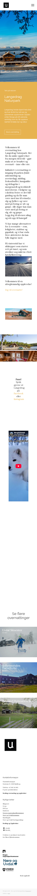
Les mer (4, 632)
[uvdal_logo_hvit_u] (15, 5)
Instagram (19, 399)
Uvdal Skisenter (12, 630)
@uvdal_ (8, 830)
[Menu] (32, 5)
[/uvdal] (4, 828)
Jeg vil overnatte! (13, 289)
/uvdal (7, 828)
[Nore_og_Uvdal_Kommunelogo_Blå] (10, 862)
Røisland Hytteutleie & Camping (16, 702)
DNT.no (5, 808)
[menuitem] (32, 5)
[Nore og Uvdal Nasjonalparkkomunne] (10, 853)
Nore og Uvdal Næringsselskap (13, 820)
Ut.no (5, 806)
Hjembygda (6, 817)
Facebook (18, 393)
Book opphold (25, 876)
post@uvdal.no (13, 790)
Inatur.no (6, 811)
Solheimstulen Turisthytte (11, 666)
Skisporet (6, 804)
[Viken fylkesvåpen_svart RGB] (10, 870)
